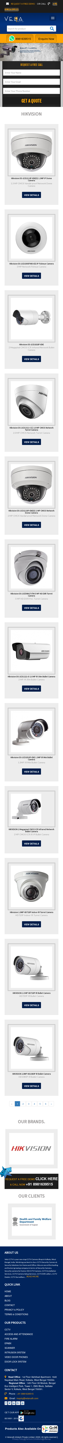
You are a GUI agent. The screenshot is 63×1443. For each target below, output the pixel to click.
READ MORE (32, 1276)
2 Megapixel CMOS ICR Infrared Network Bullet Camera (31, 348)
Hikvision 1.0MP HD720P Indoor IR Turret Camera (31, 912)
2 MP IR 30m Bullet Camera (31, 679)
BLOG (7, 1300)
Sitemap (47, 1439)
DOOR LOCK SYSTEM (15, 1361)
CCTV (7, 1329)
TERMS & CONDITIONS (16, 1314)
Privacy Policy (18, 1439)
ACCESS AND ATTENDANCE (19, 1334)
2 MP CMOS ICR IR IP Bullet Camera (31, 834)
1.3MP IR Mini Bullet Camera (31, 762)
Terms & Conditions (34, 1439)
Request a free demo (23, 3)
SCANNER (10, 1347)
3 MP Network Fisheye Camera (31, 266)
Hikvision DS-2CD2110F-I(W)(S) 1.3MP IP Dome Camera (31, 179)
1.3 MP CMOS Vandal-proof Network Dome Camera (31, 184)
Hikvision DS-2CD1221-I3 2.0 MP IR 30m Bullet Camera (31, 676)
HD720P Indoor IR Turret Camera (31, 915)
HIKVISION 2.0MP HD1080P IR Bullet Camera (31, 1073)
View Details (31, 195)
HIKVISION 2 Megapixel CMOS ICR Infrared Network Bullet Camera (31, 830)
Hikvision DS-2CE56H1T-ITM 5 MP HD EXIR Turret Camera (31, 594)
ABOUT (8, 1295)
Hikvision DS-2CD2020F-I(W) (31, 344)
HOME (8, 1291)
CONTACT (10, 1305)
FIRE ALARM (11, 1338)
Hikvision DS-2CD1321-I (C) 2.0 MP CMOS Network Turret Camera (32, 428)
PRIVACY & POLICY (14, 1309)
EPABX (8, 1343)
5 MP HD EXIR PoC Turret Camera (31, 598)
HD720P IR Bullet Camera (31, 996)
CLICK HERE (46, 1178)
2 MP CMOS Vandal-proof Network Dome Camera (31, 515)
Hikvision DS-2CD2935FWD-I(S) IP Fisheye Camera (31, 263)
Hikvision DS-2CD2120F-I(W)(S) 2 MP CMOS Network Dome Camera (31, 511)
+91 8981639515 (39, 1184)
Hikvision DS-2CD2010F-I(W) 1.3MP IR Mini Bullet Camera (32, 758)
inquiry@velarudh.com (27, 1398)
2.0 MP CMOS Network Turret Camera (31, 433)
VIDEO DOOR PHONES (16, 1357)
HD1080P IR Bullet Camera (31, 1076)
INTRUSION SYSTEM (15, 1352)
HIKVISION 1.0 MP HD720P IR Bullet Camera (31, 993)
